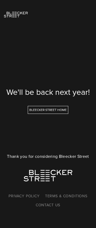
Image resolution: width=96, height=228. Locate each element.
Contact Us (48, 205)
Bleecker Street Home (48, 110)
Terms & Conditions (66, 196)
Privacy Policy (24, 196)
